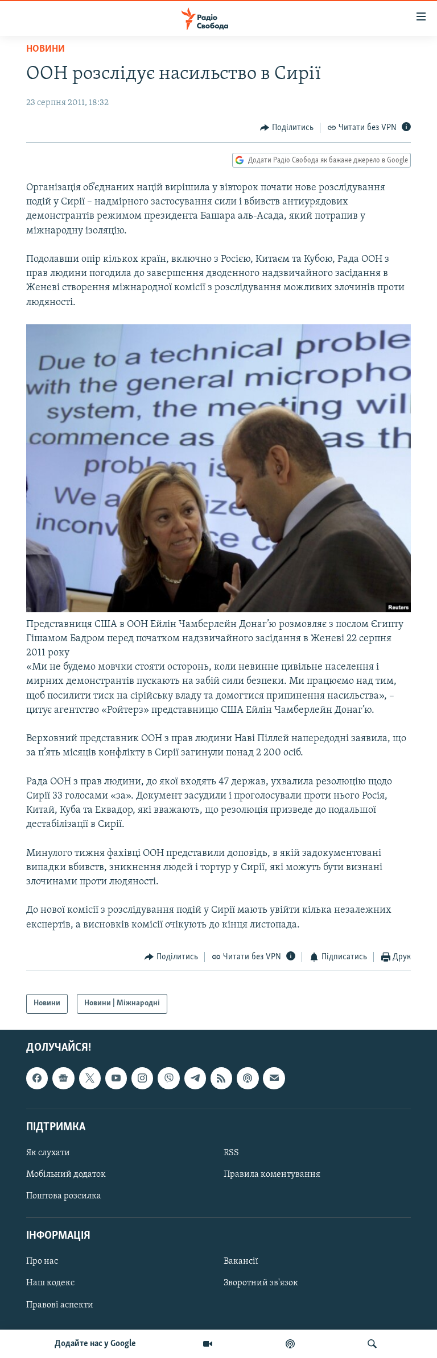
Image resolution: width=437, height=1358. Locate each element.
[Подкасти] (290, 1344)
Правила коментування (272, 1174)
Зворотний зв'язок (261, 1283)
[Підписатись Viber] (168, 1078)
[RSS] (221, 1078)
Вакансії (241, 1261)
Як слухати (48, 1153)
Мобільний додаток (66, 1174)
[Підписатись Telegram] (195, 1078)
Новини (45, 49)
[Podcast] (247, 1078)
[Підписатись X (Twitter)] (90, 1078)
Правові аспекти (59, 1304)
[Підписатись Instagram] (142, 1078)
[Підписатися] (274, 1078)
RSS (231, 1153)
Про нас (42, 1261)
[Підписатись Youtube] (116, 1078)
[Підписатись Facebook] (37, 1078)
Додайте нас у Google (95, 1343)
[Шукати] (372, 1344)
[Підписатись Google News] (63, 1078)
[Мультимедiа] (208, 1344)
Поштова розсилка (63, 1196)
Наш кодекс (50, 1283)
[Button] (287, 127)
